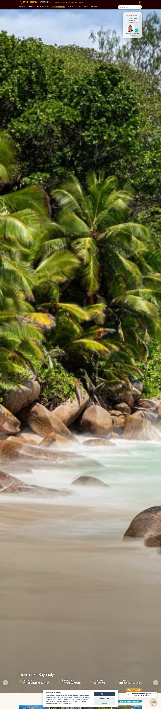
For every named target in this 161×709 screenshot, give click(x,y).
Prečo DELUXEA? (42, 7)
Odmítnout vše (104, 698)
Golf (78, 7)
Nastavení (104, 703)
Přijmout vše (104, 694)
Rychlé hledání (134, 690)
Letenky (85, 7)
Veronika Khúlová (132, 33)
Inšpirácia (70, 7)
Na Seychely (36, 681)
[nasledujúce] (155, 682)
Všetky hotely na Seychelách (129, 701)
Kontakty (94, 7)
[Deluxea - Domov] (28, 2)
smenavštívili (71, 681)
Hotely (31, 7)
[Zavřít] (155, 693)
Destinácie (22, 7)
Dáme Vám (100, 681)
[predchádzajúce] (5, 682)
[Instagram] (140, 2)
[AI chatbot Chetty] (153, 702)
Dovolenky (130, 681)
